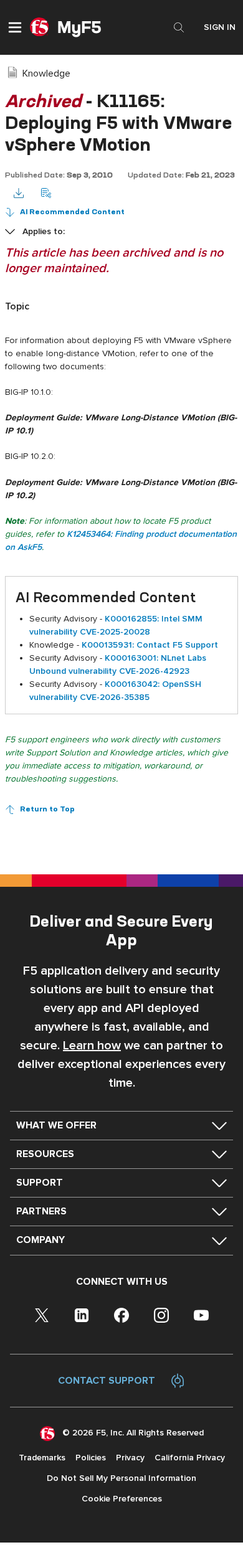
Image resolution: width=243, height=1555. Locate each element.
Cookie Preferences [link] (122, 1498)
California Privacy (190, 1457)
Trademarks (42, 1457)
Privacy (130, 1457)
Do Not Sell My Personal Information (121, 1478)
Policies (90, 1457)
